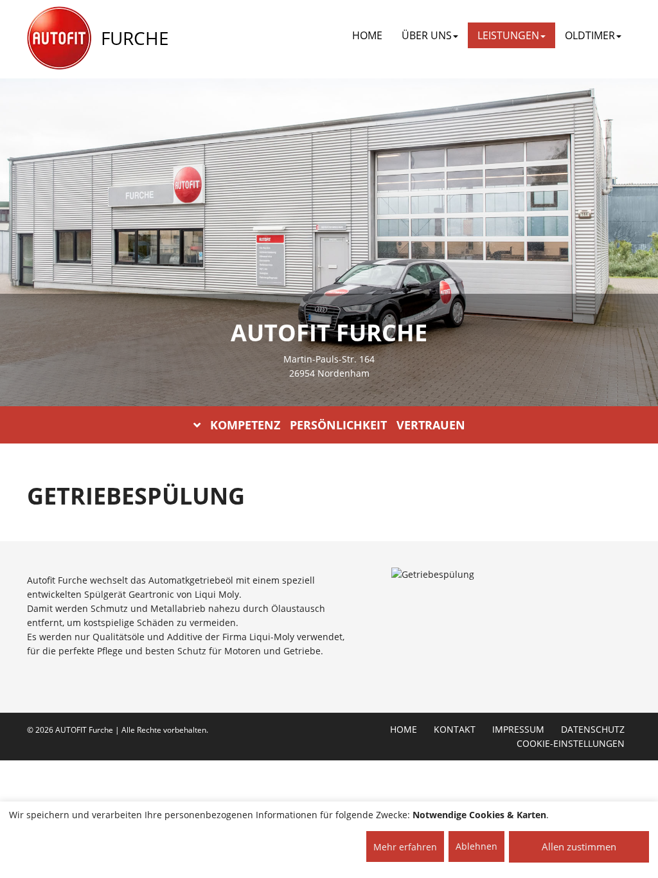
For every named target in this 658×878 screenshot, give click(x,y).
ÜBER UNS (427, 35)
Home (367, 35)
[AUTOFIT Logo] (59, 38)
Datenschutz (593, 729)
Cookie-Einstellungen (571, 743)
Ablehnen (476, 846)
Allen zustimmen (579, 846)
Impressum (518, 729)
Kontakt (455, 729)
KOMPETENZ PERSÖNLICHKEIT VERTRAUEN (337, 425)
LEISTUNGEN (508, 35)
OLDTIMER (590, 35)
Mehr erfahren (405, 847)
